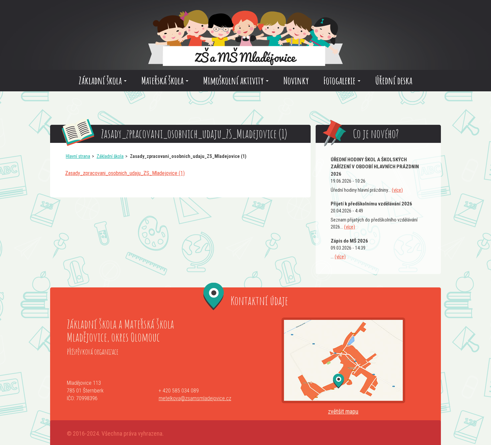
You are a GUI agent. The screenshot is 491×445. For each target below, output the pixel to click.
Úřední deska (393, 80)
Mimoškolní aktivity (234, 80)
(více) (397, 190)
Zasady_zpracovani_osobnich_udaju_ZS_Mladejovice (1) (125, 173)
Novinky (296, 80)
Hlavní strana (78, 156)
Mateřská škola (163, 80)
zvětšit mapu (343, 411)
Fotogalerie (340, 80)
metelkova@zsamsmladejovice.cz (195, 398)
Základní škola (101, 80)
